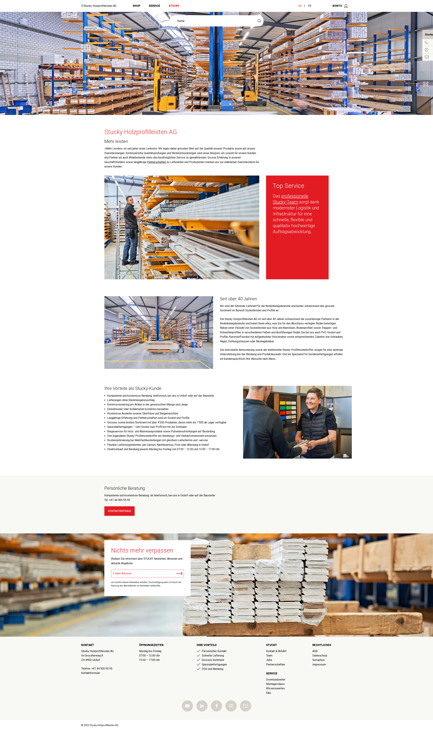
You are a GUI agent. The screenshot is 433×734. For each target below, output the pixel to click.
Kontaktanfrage (119, 511)
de (300, 5)
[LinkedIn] (202, 705)
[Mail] (245, 705)
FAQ (268, 693)
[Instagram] (231, 705)
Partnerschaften (157, 162)
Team (269, 655)
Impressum (319, 664)
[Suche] (259, 20)
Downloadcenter (275, 679)
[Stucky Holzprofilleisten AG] (98, 5)
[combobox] (212, 20)
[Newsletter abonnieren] (179, 573)
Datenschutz (319, 655)
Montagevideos (275, 684)
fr (309, 5)
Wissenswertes (275, 688)
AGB (314, 651)
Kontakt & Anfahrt (276, 651)
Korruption (318, 660)
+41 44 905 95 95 (101, 668)
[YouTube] (187, 705)
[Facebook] (216, 705)
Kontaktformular (90, 673)
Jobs (269, 660)
